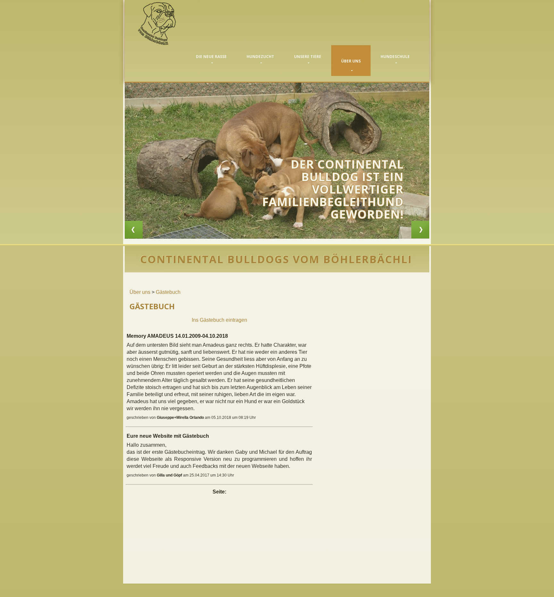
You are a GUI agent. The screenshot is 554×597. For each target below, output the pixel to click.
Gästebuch (168, 292)
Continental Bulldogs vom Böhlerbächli (167, 23)
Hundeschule (395, 56)
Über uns (351, 61)
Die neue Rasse (211, 56)
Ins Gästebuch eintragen (219, 320)
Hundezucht (260, 56)
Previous (134, 229)
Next (420, 229)
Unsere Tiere (307, 56)
